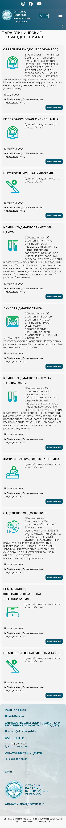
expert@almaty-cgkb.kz (21, 731)
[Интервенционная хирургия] (12, 178)
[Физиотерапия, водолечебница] (12, 464)
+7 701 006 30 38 (17, 746)
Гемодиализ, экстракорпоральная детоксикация (22, 594)
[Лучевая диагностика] (12, 313)
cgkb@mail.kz (15, 716)
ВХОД (8, 771)
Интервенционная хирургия (28, 173)
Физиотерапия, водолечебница (31, 459)
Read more (54, 107)
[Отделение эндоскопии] (12, 518)
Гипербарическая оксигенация (31, 119)
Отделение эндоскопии (24, 513)
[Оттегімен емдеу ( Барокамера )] (12, 54)
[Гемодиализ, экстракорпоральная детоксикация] (12, 604)
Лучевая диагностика (22, 308)
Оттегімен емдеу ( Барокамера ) (30, 49)
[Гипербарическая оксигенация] (12, 124)
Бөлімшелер (14, 99)
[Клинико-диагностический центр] (12, 237)
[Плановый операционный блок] (12, 658)
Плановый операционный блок (31, 653)
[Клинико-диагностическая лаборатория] (12, 388)
